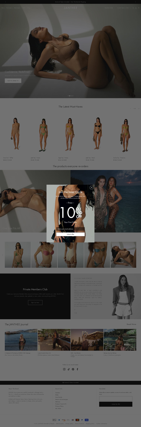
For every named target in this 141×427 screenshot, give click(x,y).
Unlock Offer (70, 234)
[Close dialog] (91, 187)
